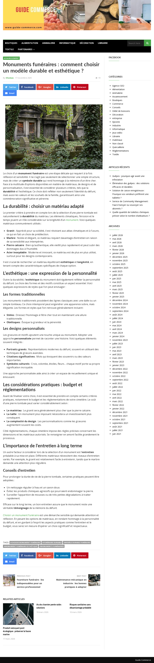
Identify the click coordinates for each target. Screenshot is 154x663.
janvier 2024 (118, 336)
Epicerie (116, 121)
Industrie (116, 125)
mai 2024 (116, 325)
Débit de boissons (121, 111)
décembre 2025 (120, 256)
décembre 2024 (120, 300)
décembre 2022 (120, 368)
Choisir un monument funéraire (21, 515)
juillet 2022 (117, 386)
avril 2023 (117, 354)
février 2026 (118, 249)
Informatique (67, 43)
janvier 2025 (118, 296)
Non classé (117, 143)
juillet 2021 (117, 430)
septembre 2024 (120, 311)
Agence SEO (118, 85)
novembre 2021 (120, 415)
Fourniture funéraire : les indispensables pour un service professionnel (30, 583)
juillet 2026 (117, 235)
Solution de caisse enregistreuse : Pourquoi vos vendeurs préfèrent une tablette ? (130, 194)
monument (72, 220)
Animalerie (48, 43)
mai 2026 (116, 238)
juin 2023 (116, 347)
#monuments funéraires (51, 546)
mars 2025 (117, 289)
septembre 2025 (120, 267)
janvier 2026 (118, 253)
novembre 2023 (120, 339)
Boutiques (11, 43)
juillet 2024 (117, 318)
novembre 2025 (120, 260)
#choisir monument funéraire (25, 542)
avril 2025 (117, 285)
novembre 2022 (120, 372)
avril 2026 (117, 242)
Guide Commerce (143, 660)
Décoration (87, 43)
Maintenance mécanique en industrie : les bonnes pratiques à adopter (71, 583)
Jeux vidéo (117, 132)
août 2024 (117, 314)
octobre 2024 (118, 307)
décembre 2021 (120, 412)
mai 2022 (116, 394)
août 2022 (117, 383)
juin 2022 (116, 390)
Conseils (116, 107)
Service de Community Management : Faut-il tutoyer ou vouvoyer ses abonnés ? (130, 205)
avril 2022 (117, 397)
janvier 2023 (118, 365)
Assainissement (11, 58)
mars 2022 (117, 401)
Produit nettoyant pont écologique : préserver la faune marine (17, 631)
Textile (9, 49)
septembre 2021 (120, 423)
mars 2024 (117, 332)
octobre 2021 (118, 419)
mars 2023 (117, 358)
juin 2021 (116, 433)
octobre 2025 (118, 264)
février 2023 (118, 361)
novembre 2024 (120, 303)
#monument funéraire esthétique (20, 546)
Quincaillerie (118, 147)
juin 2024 (116, 321)
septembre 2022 (120, 379)
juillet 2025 (117, 274)
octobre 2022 (118, 376)
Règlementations (120, 150)
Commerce (117, 103)
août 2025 (117, 271)
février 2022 (118, 405)
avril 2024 (117, 329)
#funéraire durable (52, 542)
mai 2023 (116, 350)
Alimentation (30, 43)
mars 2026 (117, 246)
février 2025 (118, 293)
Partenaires (25, 49)
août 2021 (117, 426)
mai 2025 (116, 282)
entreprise (117, 118)
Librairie (103, 43)
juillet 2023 (117, 343)
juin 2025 (116, 278)
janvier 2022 (118, 408)
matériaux (117, 139)
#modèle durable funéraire (77, 542)
